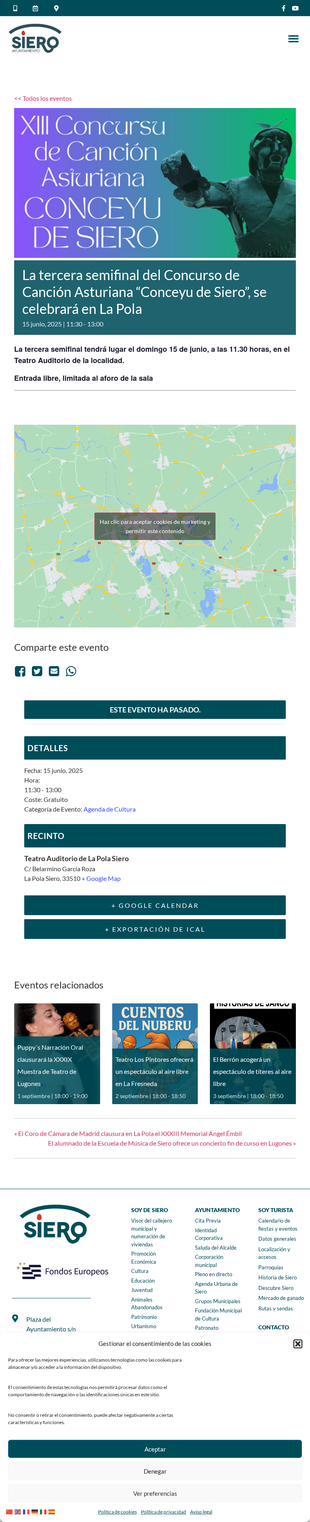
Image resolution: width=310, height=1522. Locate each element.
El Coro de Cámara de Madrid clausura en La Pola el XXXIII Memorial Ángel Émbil (128, 1133)
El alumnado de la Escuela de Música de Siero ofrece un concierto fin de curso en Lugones (172, 1143)
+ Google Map (101, 878)
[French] (27, 1511)
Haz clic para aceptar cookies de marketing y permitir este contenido (155, 526)
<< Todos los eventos (43, 98)
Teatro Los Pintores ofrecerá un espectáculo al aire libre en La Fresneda (154, 1071)
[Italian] (44, 1511)
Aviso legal (201, 1512)
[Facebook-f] (283, 8)
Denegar (155, 1471)
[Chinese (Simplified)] (10, 1511)
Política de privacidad (163, 1512)
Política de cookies (117, 1512)
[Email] (54, 671)
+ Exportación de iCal (155, 929)
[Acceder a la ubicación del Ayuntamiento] (57, 8)
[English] (19, 1511)
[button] (298, 1344)
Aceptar (155, 1449)
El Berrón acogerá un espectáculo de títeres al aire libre (252, 1071)
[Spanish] (52, 1511)
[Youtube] (295, 8)
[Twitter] (37, 671)
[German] (35, 1511)
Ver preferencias (155, 1493)
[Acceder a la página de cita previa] (36, 8)
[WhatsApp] (71, 671)
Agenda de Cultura (110, 809)
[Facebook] (21, 671)
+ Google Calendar (155, 905)
